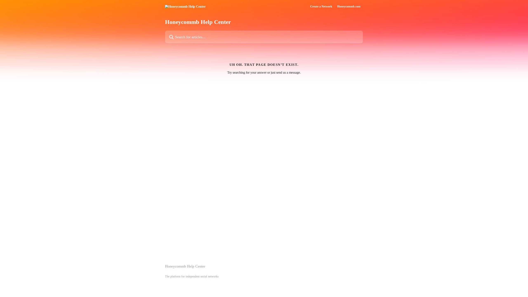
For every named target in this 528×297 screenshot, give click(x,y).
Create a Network (321, 6)
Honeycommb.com (349, 6)
